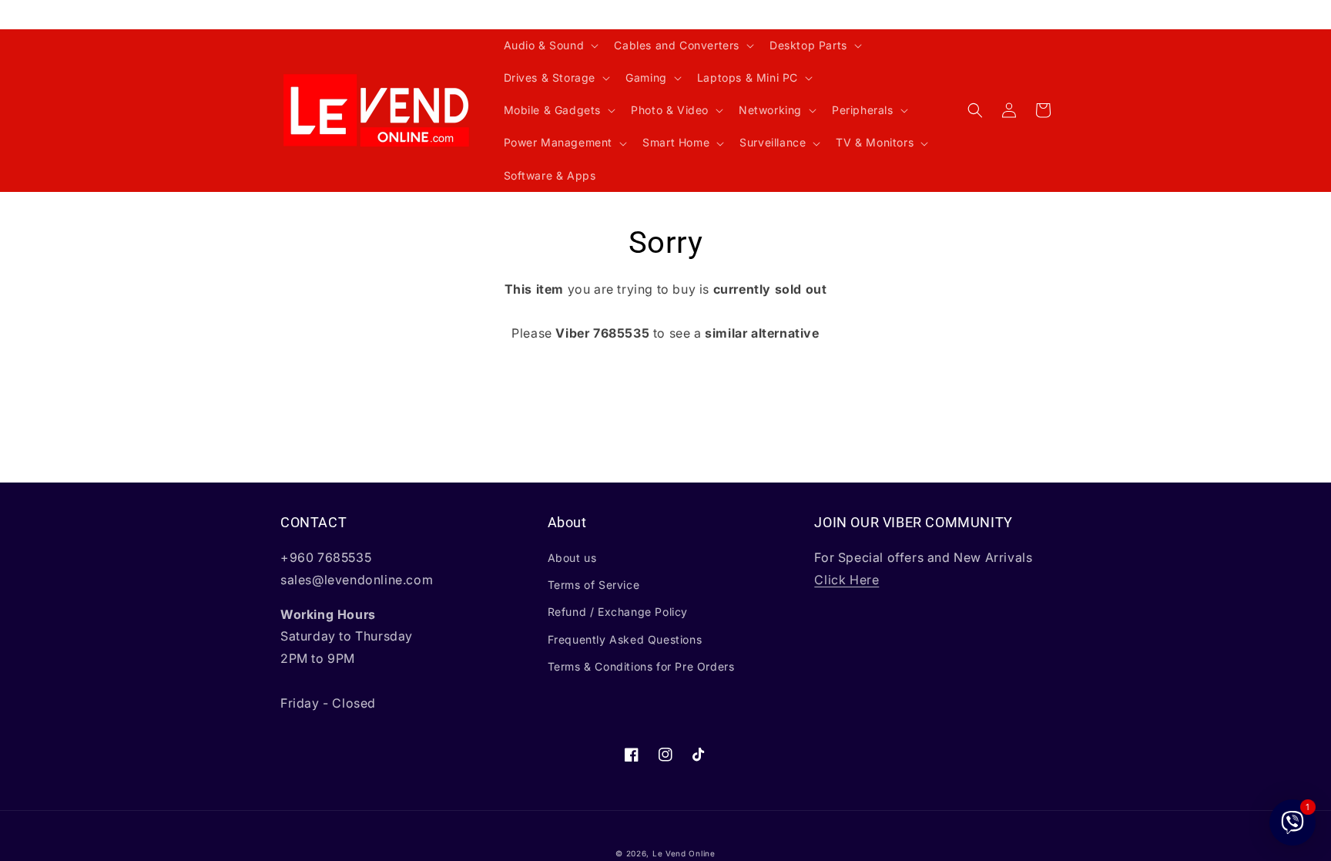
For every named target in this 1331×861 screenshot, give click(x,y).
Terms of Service (594, 584)
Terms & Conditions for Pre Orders (641, 666)
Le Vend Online (684, 853)
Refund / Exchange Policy (618, 611)
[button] (550, 45)
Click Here (846, 579)
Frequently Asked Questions (625, 639)
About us (572, 557)
